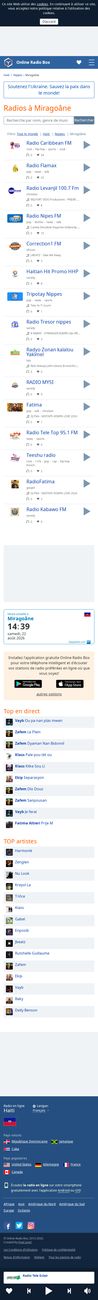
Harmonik (23, 850)
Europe (9, 1210)
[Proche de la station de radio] (69, 1290)
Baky (19, 998)
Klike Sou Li (30, 766)
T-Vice (20, 896)
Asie (21, 1204)
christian (31, 194)
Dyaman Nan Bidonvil (39, 743)
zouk (62, 149)
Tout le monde (27, 134)
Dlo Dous (29, 788)
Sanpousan (31, 800)
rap (54, 461)
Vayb (19, 987)
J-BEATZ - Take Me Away (46, 255)
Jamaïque (66, 1141)
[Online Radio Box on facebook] (7, 1225)
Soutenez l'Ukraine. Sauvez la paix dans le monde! (49, 89)
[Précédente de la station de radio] (29, 1290)
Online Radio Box (33, 62)
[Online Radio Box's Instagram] (31, 1225)
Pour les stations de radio (65, 1257)
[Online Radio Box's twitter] (19, 1225)
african (30, 250)
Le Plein (28, 731)
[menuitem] (29, 134)
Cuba (15, 1149)
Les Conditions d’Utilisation (21, 1250)
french (30, 465)
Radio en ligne (14, 1108)
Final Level (24, 1242)
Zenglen (22, 862)
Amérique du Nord (42, 1204)
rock (29, 149)
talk (46, 172)
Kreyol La (23, 884)
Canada (17, 1172)
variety (30, 278)
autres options (49, 694)
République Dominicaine (30, 1141)
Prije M (34, 823)
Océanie (24, 1210)
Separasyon (29, 777)
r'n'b (38, 461)
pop (28, 172)
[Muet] (88, 1290)
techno (39, 222)
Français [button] (39, 1110)
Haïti (46, 134)
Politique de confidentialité (58, 1250)
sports (52, 149)
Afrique (9, 1204)
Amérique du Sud (72, 1204)
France (76, 1164)
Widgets (39, 1257)
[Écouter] (87, 144)
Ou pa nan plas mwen (38, 720)
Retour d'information (17, 1257)
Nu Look (22, 873)
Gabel (20, 919)
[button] (49, 1290)
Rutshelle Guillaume (32, 953)
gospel (30, 488)
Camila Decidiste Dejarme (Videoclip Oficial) (58, 227)
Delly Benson (26, 1010)
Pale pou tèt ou (33, 754)
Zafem (20, 964)
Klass (19, 907)
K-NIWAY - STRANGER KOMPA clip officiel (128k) (61, 333)
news (38, 172)
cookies (42, 4)
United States (21, 1164)
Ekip (18, 975)
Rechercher (84, 120)
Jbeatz (20, 941)
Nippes (60, 134)
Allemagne (51, 1164)
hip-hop (40, 149)
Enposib (22, 930)
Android (64, 1190)
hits (28, 361)
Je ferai (26, 811)
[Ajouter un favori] (9, 1290)
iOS (77, 1190)
